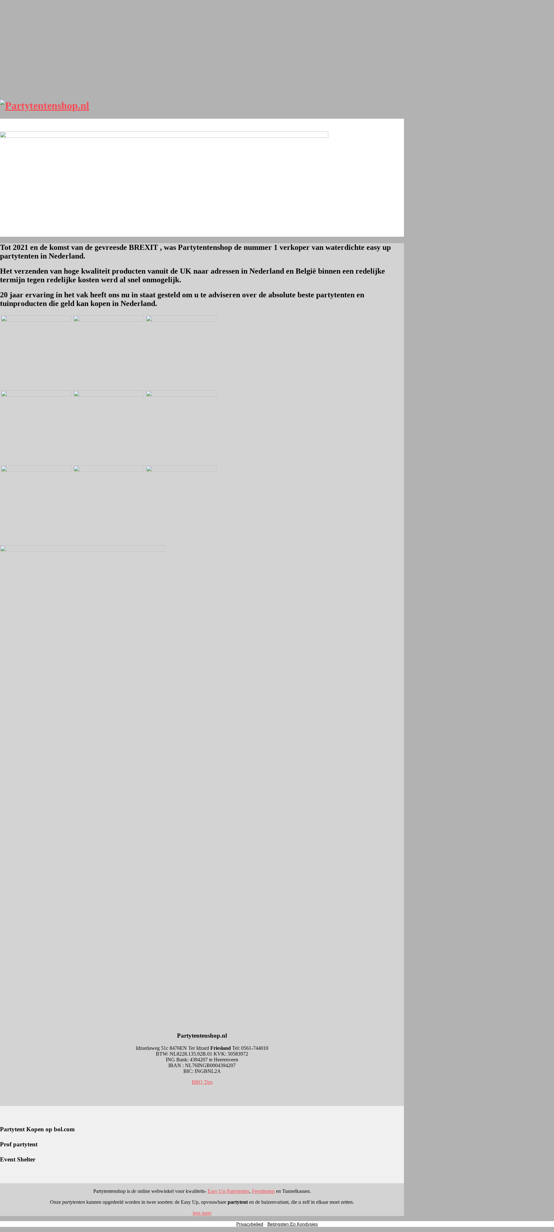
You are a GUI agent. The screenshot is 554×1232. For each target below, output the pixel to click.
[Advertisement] (202, 48)
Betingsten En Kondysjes (292, 1224)
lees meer (202, 1213)
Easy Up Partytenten (228, 1191)
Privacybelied (249, 1224)
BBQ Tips (202, 1082)
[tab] (202, 1213)
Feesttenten (263, 1191)
